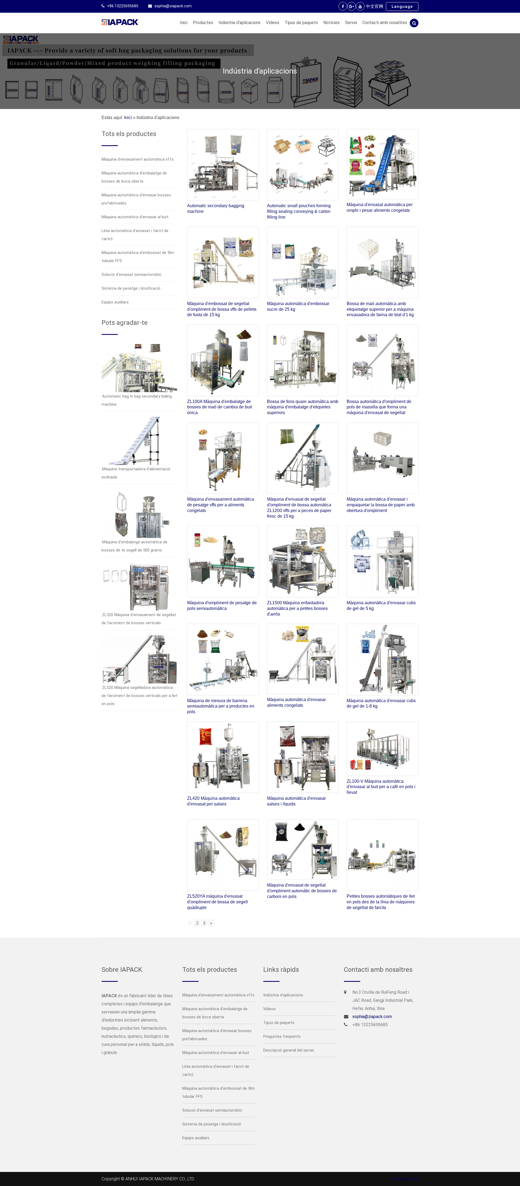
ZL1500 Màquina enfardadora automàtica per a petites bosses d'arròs (297, 608)
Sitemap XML (405, 1179)
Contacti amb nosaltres (384, 22)
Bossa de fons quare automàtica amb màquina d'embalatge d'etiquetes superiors (302, 407)
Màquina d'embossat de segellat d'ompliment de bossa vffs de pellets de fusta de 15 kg (221, 309)
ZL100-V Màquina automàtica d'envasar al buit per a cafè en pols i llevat (381, 787)
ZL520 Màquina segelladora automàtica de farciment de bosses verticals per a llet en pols (139, 695)
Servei (351, 22)
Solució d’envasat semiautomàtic (132, 274)
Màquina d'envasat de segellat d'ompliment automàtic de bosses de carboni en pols (302, 891)
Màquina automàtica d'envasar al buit (135, 216)
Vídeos (272, 22)
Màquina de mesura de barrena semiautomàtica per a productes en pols (220, 706)
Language (402, 6)
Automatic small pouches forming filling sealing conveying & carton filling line (299, 211)
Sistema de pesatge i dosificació (131, 288)
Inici (183, 22)
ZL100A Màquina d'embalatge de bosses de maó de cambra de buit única (219, 407)
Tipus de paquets (301, 22)
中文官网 (374, 6)
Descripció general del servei (288, 1050)
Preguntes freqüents (282, 1036)
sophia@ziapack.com (173, 6)
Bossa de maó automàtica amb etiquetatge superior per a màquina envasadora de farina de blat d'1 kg (380, 309)
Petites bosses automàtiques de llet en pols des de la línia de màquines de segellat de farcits (381, 902)
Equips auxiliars (115, 302)
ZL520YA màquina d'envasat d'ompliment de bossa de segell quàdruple (217, 902)
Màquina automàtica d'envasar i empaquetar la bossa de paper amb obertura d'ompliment (381, 505)
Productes (203, 22)
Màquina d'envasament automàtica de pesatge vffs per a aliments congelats (220, 505)
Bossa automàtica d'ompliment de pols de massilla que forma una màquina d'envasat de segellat (379, 407)
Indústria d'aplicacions (240, 22)
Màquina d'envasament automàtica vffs (138, 159)
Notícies (331, 22)
